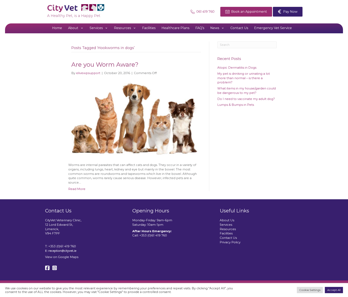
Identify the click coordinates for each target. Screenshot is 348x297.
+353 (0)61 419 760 (62, 246)
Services (226, 225)
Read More (76, 189)
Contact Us (228, 238)
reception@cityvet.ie (62, 251)
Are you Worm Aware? (104, 64)
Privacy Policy (230, 242)
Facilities (226, 233)
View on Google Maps (61, 257)
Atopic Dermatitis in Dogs (236, 67)
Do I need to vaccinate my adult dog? (246, 99)
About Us (227, 220)
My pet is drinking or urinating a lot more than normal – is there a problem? (243, 78)
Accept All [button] (334, 290)
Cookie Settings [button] (309, 290)
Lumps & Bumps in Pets (235, 105)
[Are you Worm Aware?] (133, 119)
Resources (228, 229)
